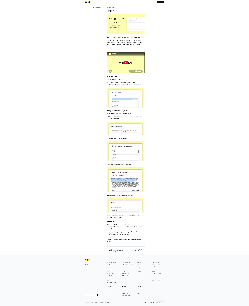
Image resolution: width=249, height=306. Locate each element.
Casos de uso (114, 2)
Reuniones (139, 262)
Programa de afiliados (111, 282)
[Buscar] (147, 2)
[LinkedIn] (145, 303)
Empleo (138, 291)
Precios (128, 2)
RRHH (138, 273)
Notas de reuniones (126, 262)
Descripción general (111, 262)
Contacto (139, 293)
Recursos (122, 2)
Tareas (108, 267)
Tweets (113, 234)
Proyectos (139, 264)
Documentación (125, 273)
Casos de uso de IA (156, 260)
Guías (108, 271)
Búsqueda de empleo (156, 273)
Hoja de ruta (109, 275)
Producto (107, 2)
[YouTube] (151, 303)
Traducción (154, 269)
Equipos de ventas (156, 275)
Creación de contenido (156, 262)
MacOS (108, 288)
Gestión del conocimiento (127, 264)
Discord (108, 241)
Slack (95, 295)
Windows (109, 291)
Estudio (123, 278)
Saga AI (125, 37)
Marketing (139, 271)
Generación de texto (156, 264)
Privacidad (107, 302)
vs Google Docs (125, 293)
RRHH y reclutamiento (126, 275)
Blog (138, 288)
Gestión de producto (156, 278)
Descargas (161, 2)
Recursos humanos (156, 280)
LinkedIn (126, 234)
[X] (148, 303)
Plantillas (139, 260)
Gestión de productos (126, 269)
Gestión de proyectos (126, 267)
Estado (96, 302)
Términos (101, 302)
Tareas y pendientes (126, 271)
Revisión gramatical (156, 267)
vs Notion (124, 288)
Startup (138, 267)
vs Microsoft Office (126, 295)
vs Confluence (125, 291)
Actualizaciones (98, 7)
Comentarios (109, 278)
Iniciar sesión (152, 2)
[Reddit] (154, 303)
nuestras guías (117, 217)
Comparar (124, 286)
